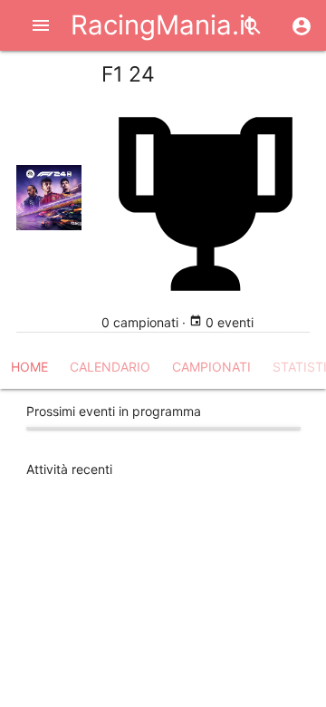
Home (29, 366)
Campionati (211, 366)
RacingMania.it (163, 25)
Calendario (110, 366)
